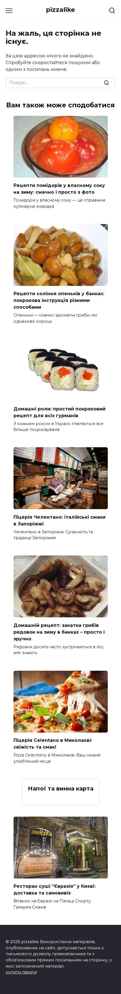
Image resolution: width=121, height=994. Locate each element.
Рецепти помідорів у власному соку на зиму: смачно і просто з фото (59, 189)
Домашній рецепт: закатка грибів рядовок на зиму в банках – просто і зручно (59, 631)
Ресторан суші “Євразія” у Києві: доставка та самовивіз (54, 890)
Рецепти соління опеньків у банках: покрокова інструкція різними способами (59, 300)
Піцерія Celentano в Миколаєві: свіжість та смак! (53, 744)
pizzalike (60, 9)
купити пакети (21, 972)
